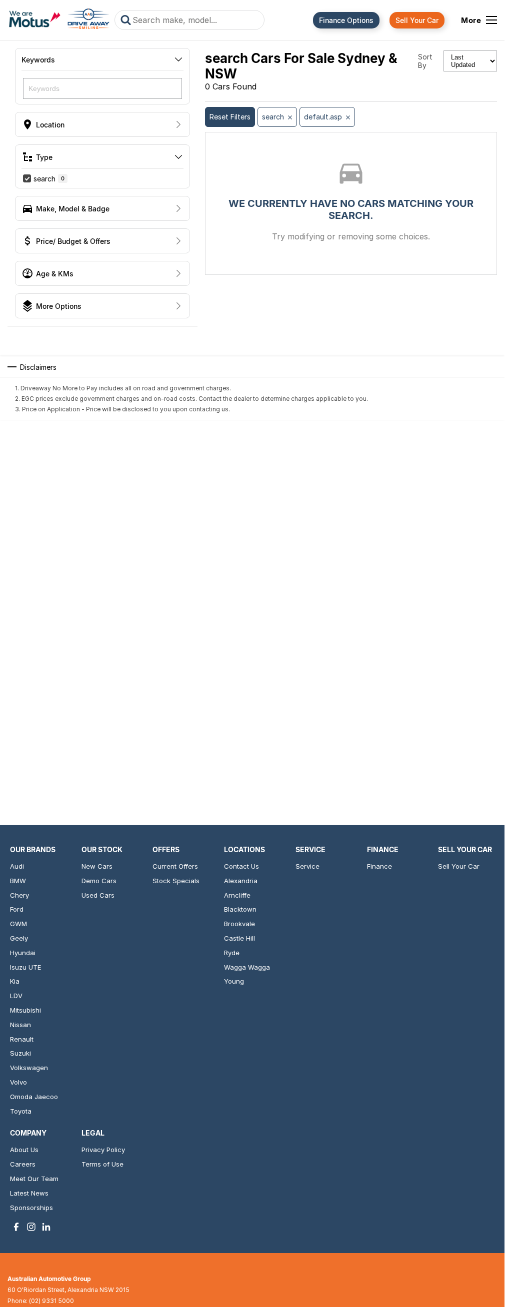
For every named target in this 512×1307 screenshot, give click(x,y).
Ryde (232, 953)
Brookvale (239, 924)
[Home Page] (59, 19)
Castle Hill (239, 938)
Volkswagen (29, 1068)
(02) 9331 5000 (51, 1301)
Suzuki (20, 1053)
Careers (23, 1164)
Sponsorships (31, 1208)
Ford (17, 909)
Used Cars (98, 895)
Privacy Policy (103, 1150)
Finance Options (346, 20)
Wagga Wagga (247, 967)
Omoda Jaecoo (34, 1097)
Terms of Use (103, 1164)
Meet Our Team (34, 1179)
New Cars (97, 866)
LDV (16, 996)
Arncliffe (237, 895)
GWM (18, 924)
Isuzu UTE (25, 967)
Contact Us (241, 866)
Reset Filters (230, 116)
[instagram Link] (31, 1227)
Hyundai (23, 953)
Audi (17, 866)
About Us (24, 1150)
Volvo (18, 1082)
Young (234, 981)
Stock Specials (176, 881)
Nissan (20, 1025)
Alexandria (241, 881)
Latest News (29, 1193)
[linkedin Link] (46, 1227)
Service (308, 866)
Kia (15, 981)
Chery (19, 895)
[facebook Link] (16, 1227)
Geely (19, 938)
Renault (22, 1039)
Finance (379, 866)
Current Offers (175, 866)
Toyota (21, 1111)
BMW (18, 881)
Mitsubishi (25, 1010)
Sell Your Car (417, 20)
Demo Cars (99, 881)
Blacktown (240, 909)
